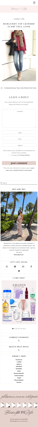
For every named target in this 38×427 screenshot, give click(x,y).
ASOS (19, 371)
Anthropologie (19, 375)
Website (20, 145)
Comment (20, 111)
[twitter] (19, 270)
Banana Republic (19, 373)
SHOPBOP (19, 366)
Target (19, 378)
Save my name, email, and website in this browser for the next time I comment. (19, 152)
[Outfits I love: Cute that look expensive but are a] (13, 405)
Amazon (19, 382)
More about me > (19, 254)
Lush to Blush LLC (23, 421)
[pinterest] (15, 266)
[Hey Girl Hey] (19, 216)
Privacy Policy (25, 155)
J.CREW (19, 362)
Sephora (19, 364)
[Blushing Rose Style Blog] (19, 415)
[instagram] (7, 266)
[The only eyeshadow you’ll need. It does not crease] (8, 405)
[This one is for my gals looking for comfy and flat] (35, 405)
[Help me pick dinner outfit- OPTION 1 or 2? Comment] (19, 405)
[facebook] (31, 266)
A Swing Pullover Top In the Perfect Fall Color (20, 88)
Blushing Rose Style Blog (18, 419)
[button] (3, 300)
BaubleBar (19, 368)
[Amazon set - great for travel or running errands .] (2, 405)
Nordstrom (19, 359)
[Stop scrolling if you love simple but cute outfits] (24, 405)
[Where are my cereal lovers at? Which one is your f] (30, 405)
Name (20, 132)
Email (20, 139)
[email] (23, 266)
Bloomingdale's (19, 380)
